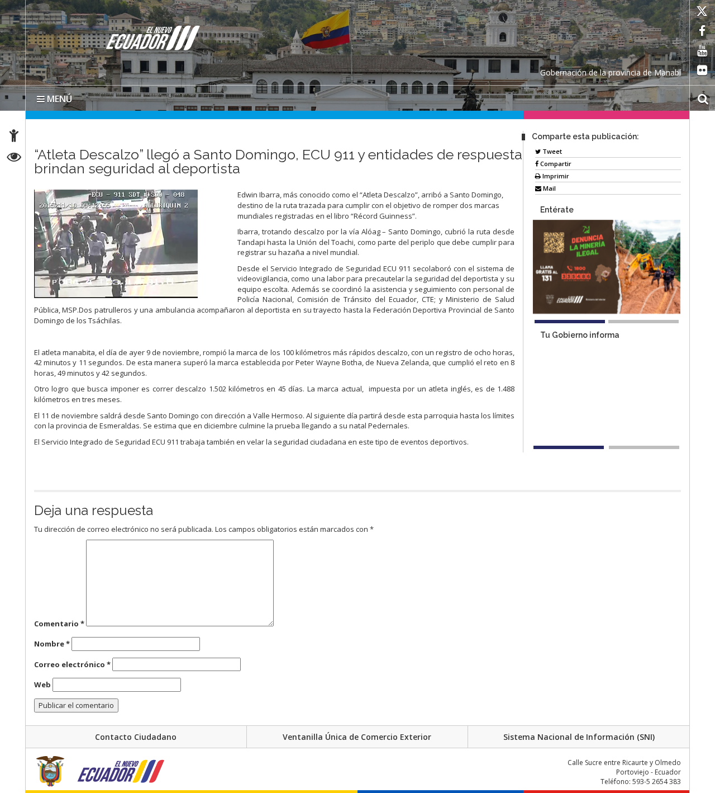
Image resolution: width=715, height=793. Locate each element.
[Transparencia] (14, 158)
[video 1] (568, 448)
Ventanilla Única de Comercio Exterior (357, 736)
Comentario (59, 624)
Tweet (551, 151)
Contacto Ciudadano (136, 736)
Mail (548, 188)
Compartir (554, 163)
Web (42, 684)
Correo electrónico (72, 664)
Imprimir (555, 176)
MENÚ (58, 99)
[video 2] (644, 448)
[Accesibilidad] (14, 137)
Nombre (52, 644)
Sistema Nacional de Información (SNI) (579, 736)
